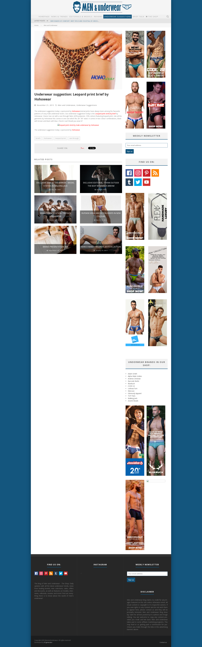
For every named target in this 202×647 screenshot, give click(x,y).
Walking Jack (132, 398)
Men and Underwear (66, 105)
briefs (38, 138)
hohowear (48, 138)
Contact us (163, 642)
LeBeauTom (132, 388)
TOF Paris (131, 396)
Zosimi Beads (133, 401)
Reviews (98, 16)
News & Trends (59, 16)
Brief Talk (138, 16)
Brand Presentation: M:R (55, 246)
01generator (48, 642)
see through (74, 138)
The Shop (153, 16)
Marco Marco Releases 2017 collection (101, 246)
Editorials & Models (80, 16)
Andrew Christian (134, 379)
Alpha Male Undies (135, 376)
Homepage (44, 16)
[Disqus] (78, 289)
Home (36, 25)
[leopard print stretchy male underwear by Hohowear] (78, 125)
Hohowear (76, 111)
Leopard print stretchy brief (105, 113)
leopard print (60, 138)
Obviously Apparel (134, 393)
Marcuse (131, 391)
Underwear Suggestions (117, 16)
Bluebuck (131, 383)
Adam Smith (132, 374)
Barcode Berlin (133, 381)
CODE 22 (131, 386)
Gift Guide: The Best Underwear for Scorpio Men (70, 22)
